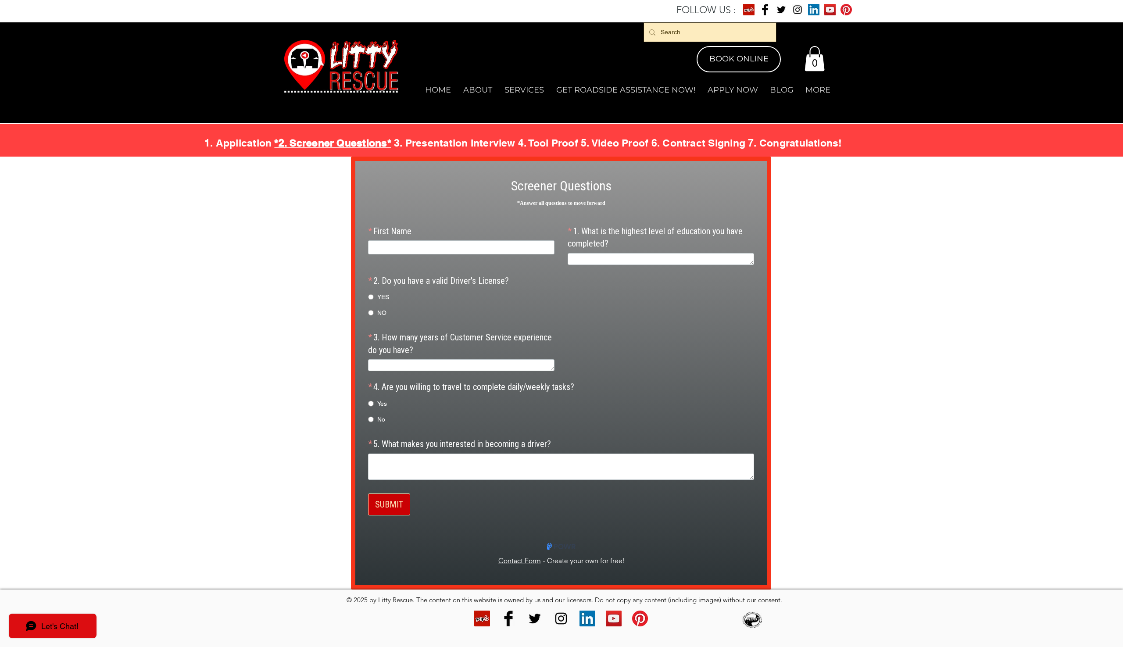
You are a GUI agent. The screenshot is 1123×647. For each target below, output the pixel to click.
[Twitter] (781, 9)
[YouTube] (830, 9)
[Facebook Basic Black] (765, 9)
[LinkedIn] (813, 9)
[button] (814, 58)
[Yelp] (749, 9)
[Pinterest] (846, 9)
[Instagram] (797, 9)
